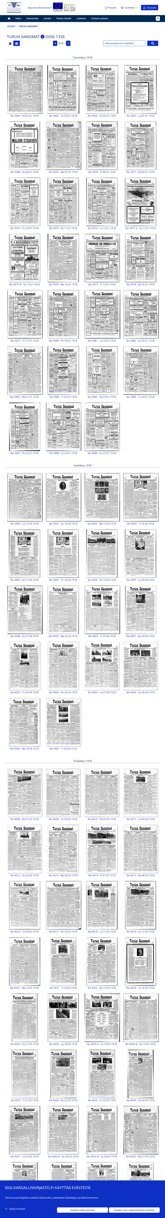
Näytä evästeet (17, 1208)
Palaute (111, 7)
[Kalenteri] (10, 43)
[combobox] (61, 43)
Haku (18, 18)
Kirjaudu (151, 7)
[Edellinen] (55, 43)
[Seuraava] (68, 43)
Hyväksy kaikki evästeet (82, 1210)
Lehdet (47, 18)
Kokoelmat (32, 18)
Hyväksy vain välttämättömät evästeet (134, 1210)
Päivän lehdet (63, 18)
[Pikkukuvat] (16, 43)
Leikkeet (81, 18)
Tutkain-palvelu (99, 18)
